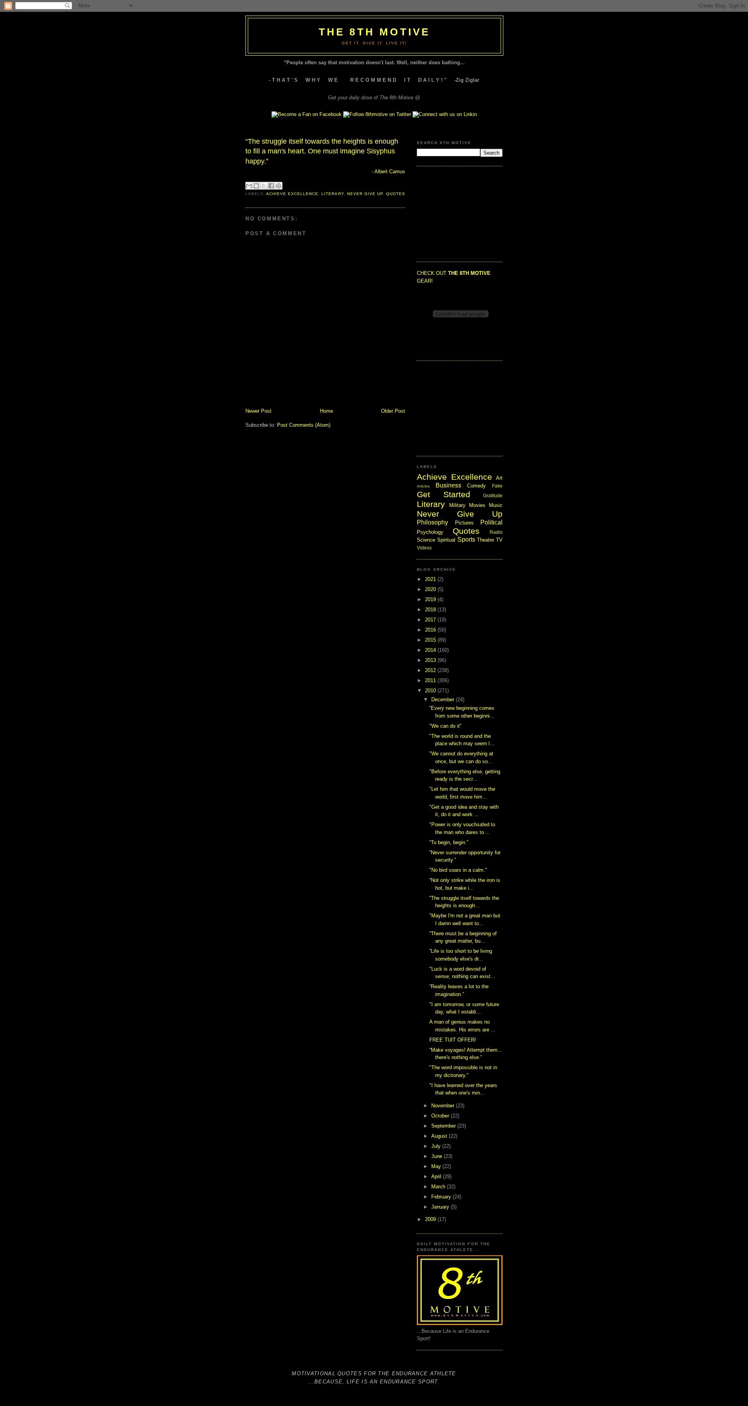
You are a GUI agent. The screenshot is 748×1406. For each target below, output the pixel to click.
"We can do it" (445, 726)
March (439, 1187)
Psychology (430, 532)
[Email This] (249, 186)
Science (426, 540)
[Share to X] (264, 186)
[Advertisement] (456, 213)
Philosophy (432, 522)
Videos (424, 547)
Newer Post (258, 411)
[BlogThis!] (256, 186)
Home (326, 411)
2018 (431, 609)
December (443, 699)
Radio (496, 532)
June (437, 1156)
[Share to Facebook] (271, 186)
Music (496, 505)
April (437, 1176)
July (436, 1146)
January (441, 1207)
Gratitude (493, 495)
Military (457, 505)
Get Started (443, 494)
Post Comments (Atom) (303, 425)
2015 (431, 640)
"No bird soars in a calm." (458, 870)
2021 (431, 579)
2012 (431, 670)
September (444, 1126)
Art (499, 478)
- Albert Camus (388, 171)
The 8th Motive (374, 32)
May (437, 1166)
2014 (431, 650)
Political (491, 522)
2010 (431, 690)
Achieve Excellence (292, 194)
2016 (431, 630)
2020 (431, 589)
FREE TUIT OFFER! (452, 1040)
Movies (477, 505)
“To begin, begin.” (448, 842)
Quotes (395, 194)
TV (499, 540)
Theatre (485, 540)
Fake (497, 485)
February (442, 1197)
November (443, 1106)
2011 (431, 680)
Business (448, 485)
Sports (466, 539)
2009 (431, 1219)
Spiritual (446, 540)
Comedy (476, 486)
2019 (431, 599)
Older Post (393, 411)
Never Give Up (365, 194)
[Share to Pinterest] (278, 186)
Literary (332, 194)
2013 (431, 660)
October (441, 1116)
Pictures (464, 523)
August (440, 1136)
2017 (431, 620)
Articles (423, 486)
